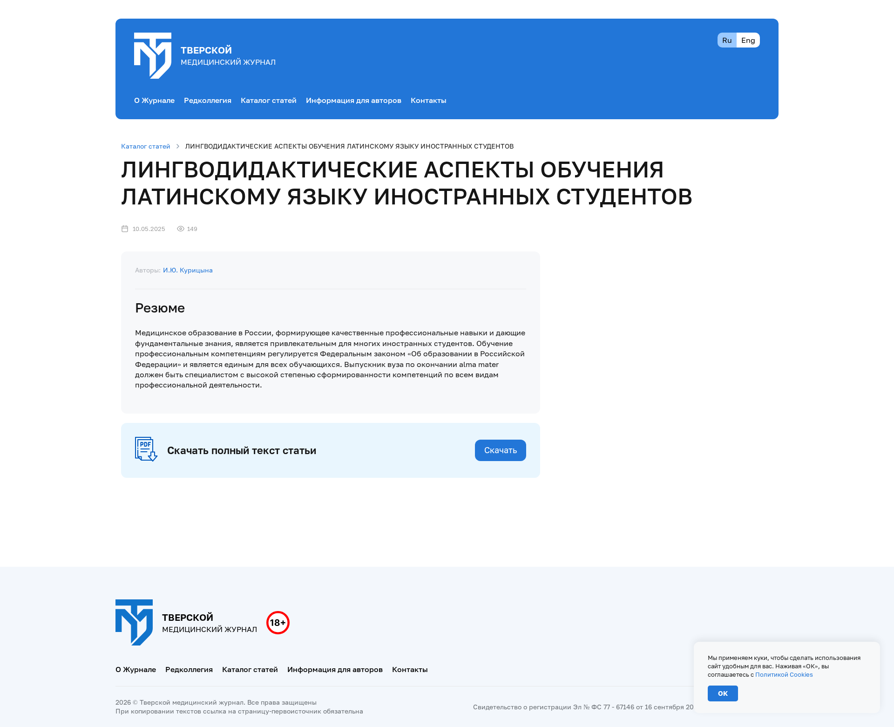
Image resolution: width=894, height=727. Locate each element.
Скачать (500, 450)
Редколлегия (207, 100)
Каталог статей (269, 100)
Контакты (429, 100)
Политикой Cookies (784, 674)
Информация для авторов (353, 100)
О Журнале (154, 100)
